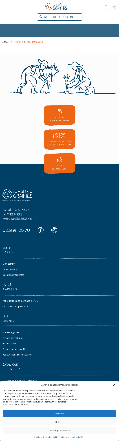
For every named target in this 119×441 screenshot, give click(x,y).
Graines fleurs (9, 343)
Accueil (5, 41)
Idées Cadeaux (9, 269)
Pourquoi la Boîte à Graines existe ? (20, 300)
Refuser (59, 422)
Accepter (59, 413)
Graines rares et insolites (14, 349)
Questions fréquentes (13, 274)
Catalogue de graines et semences (19, 380)
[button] (114, 384)
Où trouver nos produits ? (15, 306)
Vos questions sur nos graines (17, 354)
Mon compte (8, 263)
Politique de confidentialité (46, 437)
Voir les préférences (59, 430)
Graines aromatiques (12, 337)
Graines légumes (10, 332)
